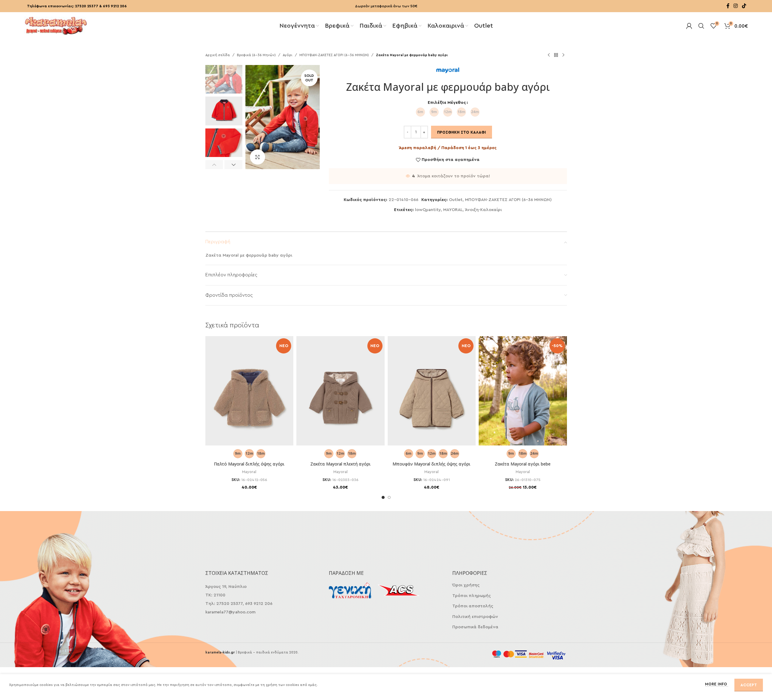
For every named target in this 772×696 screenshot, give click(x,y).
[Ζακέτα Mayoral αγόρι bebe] (523, 398)
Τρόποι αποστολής (472, 606)
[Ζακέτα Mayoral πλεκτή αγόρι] (340, 398)
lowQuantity (428, 210)
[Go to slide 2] (389, 497)
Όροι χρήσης (466, 585)
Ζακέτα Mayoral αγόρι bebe (523, 464)
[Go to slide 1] (383, 497)
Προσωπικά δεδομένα (475, 627)
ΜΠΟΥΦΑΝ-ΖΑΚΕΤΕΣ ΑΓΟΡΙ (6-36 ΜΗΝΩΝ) (334, 55)
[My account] (689, 26)
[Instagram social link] (736, 6)
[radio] (420, 112)
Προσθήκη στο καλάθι (461, 132)
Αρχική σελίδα (217, 55)
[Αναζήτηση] (701, 26)
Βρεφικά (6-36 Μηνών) (256, 55)
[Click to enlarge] (257, 157)
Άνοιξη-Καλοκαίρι (483, 210)
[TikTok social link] (744, 6)
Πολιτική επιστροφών (475, 617)
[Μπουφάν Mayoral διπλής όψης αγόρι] (432, 398)
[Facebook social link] (728, 6)
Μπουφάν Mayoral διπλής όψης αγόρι (431, 464)
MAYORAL (453, 210)
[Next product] (563, 55)
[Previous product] (548, 55)
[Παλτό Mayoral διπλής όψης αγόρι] (249, 398)
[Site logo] (56, 25)
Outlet (456, 200)
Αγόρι (287, 55)
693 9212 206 (115, 6)
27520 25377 (86, 6)
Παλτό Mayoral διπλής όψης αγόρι (249, 464)
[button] (214, 164)
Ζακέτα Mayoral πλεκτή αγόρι (340, 464)
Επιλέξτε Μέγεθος (447, 103)
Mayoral (249, 472)
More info (716, 684)
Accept (748, 685)
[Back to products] (556, 55)
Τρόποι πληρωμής (471, 596)
